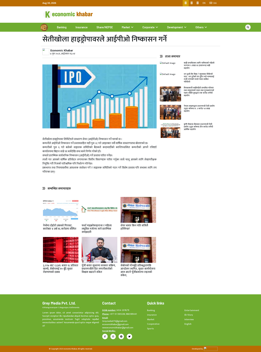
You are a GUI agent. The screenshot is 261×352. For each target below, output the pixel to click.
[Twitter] (192, 3)
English (187, 324)
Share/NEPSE (105, 27)
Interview (189, 319)
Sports (150, 329)
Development (175, 27)
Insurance (82, 27)
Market (126, 27)
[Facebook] (186, 3)
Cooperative (153, 324)
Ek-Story (188, 315)
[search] (248, 27)
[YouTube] (198, 3)
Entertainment (191, 310)
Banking (61, 27)
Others (199, 27)
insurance (152, 315)
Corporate (148, 27)
